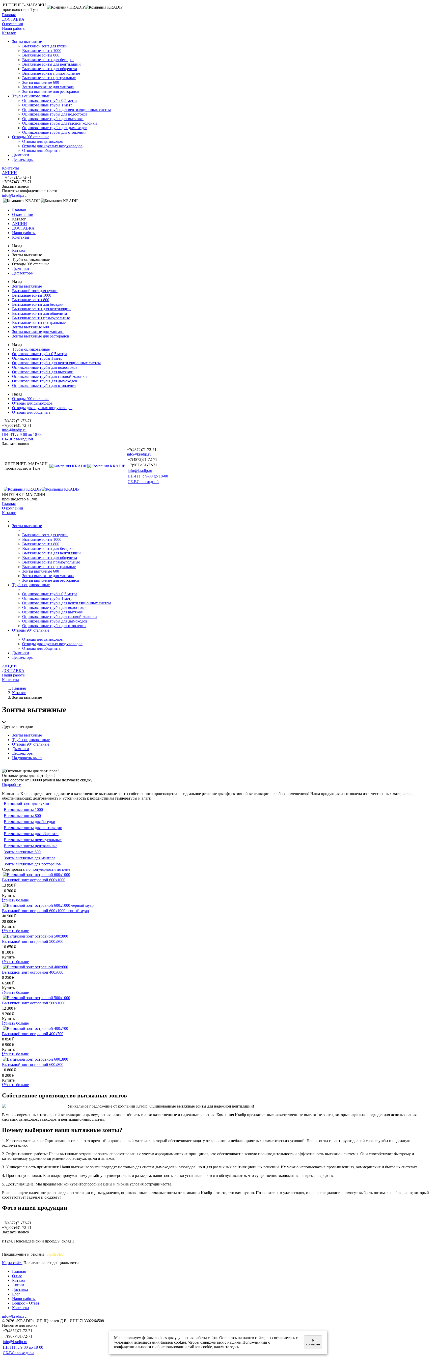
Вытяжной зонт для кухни (45, 46)
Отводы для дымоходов (42, 141)
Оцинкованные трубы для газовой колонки (59, 123)
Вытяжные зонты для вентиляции (51, 64)
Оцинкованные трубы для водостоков (55, 114)
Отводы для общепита (41, 150)
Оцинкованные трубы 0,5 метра (49, 100)
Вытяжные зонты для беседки (48, 60)
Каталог (9, 33)
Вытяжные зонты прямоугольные (51, 73)
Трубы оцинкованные (31, 96)
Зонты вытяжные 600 (40, 82)
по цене (63, 869)
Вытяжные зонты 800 (40, 55)
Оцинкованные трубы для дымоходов (54, 128)
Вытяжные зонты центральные (49, 78)
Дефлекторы (23, 159)
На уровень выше (27, 758)
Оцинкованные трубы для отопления (54, 132)
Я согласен (313, 1342)
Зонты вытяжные (27, 41)
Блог (16, 1294)
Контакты (10, 168)
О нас (17, 1276)
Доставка (20, 1289)
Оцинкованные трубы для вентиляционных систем (66, 109)
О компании (12, 24)
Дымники (20, 155)
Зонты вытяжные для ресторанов (50, 91)
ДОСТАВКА (13, 19)
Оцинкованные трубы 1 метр (47, 105)
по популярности (41, 869)
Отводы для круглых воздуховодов (52, 146)
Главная (9, 15)
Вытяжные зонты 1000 (41, 50)
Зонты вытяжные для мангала (48, 87)
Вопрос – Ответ (25, 1303)
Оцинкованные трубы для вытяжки (53, 119)
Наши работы (13, 28)
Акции (18, 1285)
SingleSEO (55, 1254)
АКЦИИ (9, 173)
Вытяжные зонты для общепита (49, 69)
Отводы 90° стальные (30, 137)
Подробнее (11, 784)
